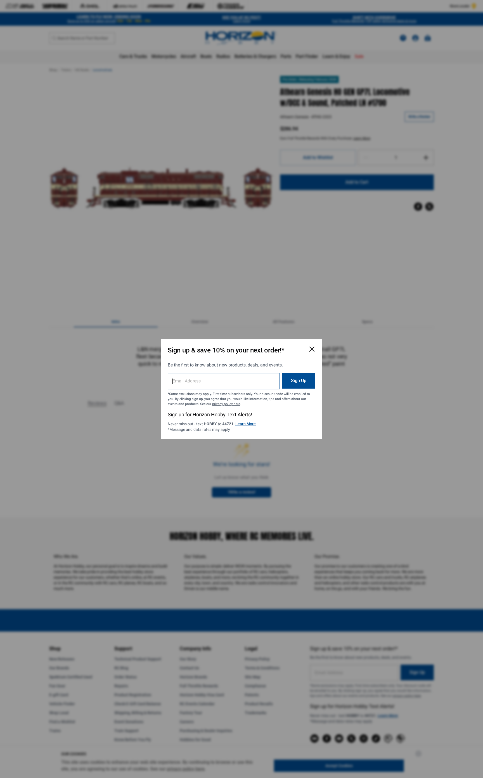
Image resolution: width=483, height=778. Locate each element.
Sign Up (298, 380)
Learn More (245, 424)
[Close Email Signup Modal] (312, 349)
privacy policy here (226, 404)
